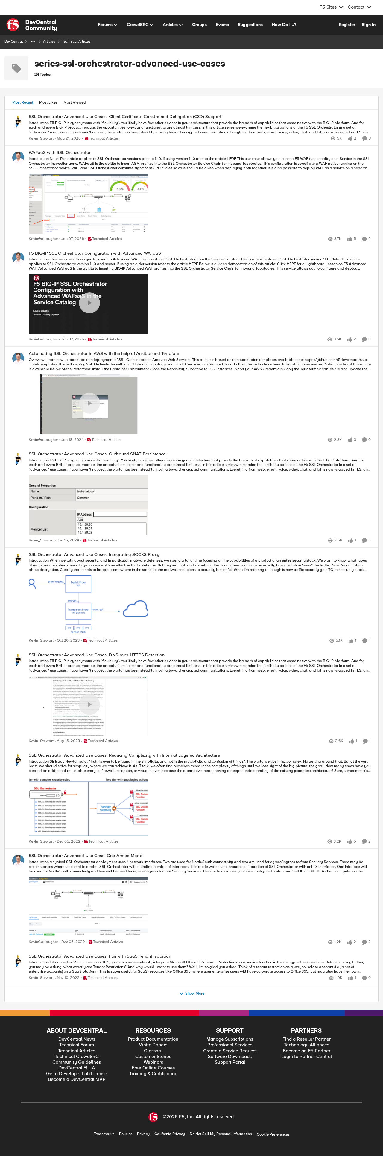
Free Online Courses (153, 1068)
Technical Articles (76, 1051)
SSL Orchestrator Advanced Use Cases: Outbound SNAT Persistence (97, 454)
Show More (194, 993)
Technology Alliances (306, 1045)
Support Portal (230, 1062)
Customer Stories (153, 1057)
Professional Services (229, 1045)
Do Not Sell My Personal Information (221, 1134)
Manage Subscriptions (229, 1039)
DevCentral (13, 41)
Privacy (143, 1134)
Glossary (153, 1051)
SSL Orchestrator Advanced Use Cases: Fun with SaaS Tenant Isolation (100, 956)
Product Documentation (153, 1039)
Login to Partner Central (306, 1057)
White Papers (153, 1045)
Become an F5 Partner (306, 1051)
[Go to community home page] (31, 25)
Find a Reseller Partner (306, 1039)
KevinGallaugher (43, 239)
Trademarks (104, 1134)
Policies (125, 1134)
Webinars (153, 1062)
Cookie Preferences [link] (273, 1134)
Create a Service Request (230, 1051)
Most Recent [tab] (22, 102)
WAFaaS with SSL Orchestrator (60, 152)
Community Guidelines (76, 1062)
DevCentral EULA (76, 1068)
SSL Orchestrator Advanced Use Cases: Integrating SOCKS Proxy (94, 554)
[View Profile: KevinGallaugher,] (18, 158)
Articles (49, 41)
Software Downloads (230, 1057)
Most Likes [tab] (48, 102)
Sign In (369, 24)
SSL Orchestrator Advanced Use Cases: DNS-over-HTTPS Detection (97, 655)
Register (347, 24)
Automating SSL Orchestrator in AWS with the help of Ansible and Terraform (104, 353)
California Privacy (169, 1134)
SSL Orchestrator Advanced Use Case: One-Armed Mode (85, 855)
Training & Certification (153, 1074)
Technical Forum (76, 1045)
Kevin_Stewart (41, 138)
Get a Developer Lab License (76, 1074)
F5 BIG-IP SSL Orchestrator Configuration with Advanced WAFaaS (95, 253)
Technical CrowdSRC (77, 1057)
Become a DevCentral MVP (77, 1079)
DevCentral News (76, 1039)
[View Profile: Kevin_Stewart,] (18, 122)
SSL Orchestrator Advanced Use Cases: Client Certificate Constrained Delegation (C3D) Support (125, 116)
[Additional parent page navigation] (33, 41)
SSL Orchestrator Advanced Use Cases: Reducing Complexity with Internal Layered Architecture (124, 755)
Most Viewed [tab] (74, 102)
